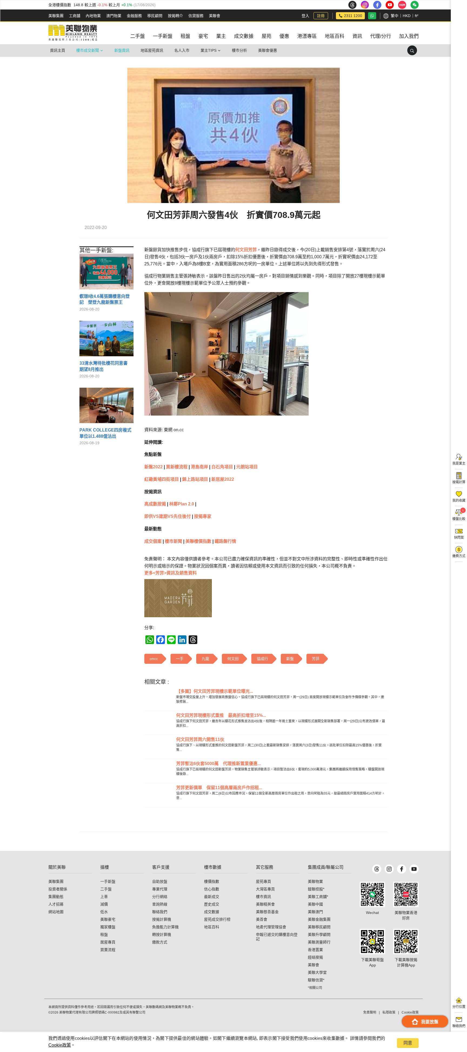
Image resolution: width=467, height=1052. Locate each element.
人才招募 (56, 904)
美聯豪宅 (107, 919)
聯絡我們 (159, 912)
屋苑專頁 (263, 881)
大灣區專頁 (265, 889)
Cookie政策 (59, 1045)
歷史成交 (211, 904)
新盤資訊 (121, 50)
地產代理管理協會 (271, 927)
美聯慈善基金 (267, 912)
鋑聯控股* (316, 889)
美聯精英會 (265, 904)
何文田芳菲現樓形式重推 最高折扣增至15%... (221, 715)
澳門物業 (113, 16)
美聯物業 (315, 881)
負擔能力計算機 (165, 927)
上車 (104, 896)
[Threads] (376, 869)
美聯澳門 (315, 912)
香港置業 (315, 950)
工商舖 (74, 16)
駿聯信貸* (316, 980)
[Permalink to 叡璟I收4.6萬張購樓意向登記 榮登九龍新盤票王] (106, 273)
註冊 (321, 16)
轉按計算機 (161, 934)
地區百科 (211, 927)
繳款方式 (159, 942)
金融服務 (134, 16)
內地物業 (93, 16)
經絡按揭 (315, 957)
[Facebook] (401, 869)
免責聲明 (369, 1012)
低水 (104, 912)
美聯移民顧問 (319, 927)
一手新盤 (107, 881)
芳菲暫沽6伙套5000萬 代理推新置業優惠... (218, 763)
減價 (104, 904)
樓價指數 (211, 881)
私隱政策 (388, 1012)
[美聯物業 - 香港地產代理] (72, 33)
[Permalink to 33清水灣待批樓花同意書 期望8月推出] (106, 341)
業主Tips (208, 50)
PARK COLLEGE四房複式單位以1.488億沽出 (105, 433)
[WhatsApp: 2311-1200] (372, 15)
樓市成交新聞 (87, 50)
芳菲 (252, 249)
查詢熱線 (159, 904)
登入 (305, 16)
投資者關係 (57, 889)
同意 (407, 1043)
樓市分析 (239, 50)
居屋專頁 (107, 942)
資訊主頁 (57, 50)
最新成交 (211, 896)
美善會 (261, 919)
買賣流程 (107, 950)
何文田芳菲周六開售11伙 (200, 739)
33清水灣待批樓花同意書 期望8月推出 (105, 366)
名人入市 (181, 50)
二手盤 (106, 889)
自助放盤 (159, 881)
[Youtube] (414, 869)
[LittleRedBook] (406, 894)
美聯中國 (315, 904)
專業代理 (159, 889)
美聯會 (214, 16)
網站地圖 (56, 912)
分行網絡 (159, 896)
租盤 (104, 934)
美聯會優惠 (267, 50)
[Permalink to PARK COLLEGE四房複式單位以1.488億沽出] (106, 407)
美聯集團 (56, 16)
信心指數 (211, 889)
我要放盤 (429, 1022)
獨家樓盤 (107, 927)
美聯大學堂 (317, 972)
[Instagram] (389, 869)
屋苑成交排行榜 (217, 919)
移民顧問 (154, 16)
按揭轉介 (175, 16)
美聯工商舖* (318, 896)
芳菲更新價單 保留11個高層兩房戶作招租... (219, 787)
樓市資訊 (263, 896)
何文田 (241, 249)
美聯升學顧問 (319, 934)
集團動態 (56, 896)
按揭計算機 (161, 919)
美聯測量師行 (319, 942)
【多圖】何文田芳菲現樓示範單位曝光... (214, 691)
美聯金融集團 (319, 919)
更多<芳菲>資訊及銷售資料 (170, 573)
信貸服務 (196, 16)
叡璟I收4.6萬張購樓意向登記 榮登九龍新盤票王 (104, 299)
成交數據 (211, 912)
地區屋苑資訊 (152, 50)
